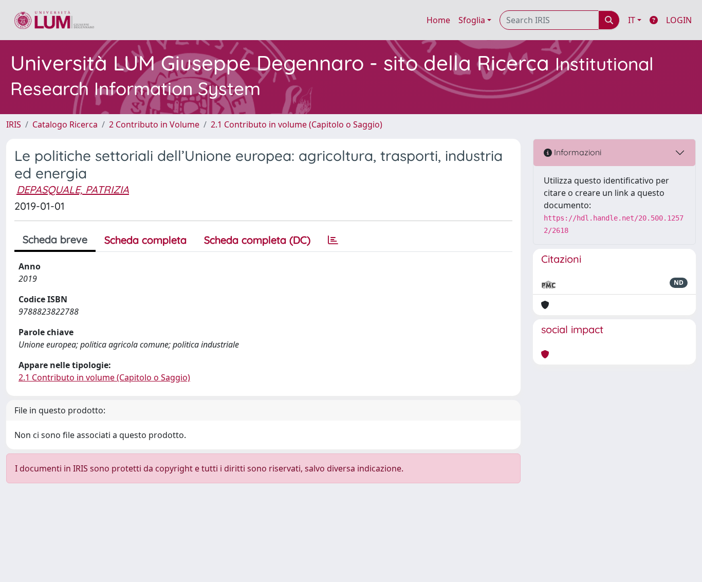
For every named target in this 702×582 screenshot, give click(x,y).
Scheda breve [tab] (55, 239)
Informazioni (576, 152)
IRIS (13, 124)
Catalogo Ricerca (65, 124)
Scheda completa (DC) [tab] (257, 239)
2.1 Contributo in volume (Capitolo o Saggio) (296, 124)
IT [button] (631, 20)
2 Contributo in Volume (154, 124)
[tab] (333, 240)
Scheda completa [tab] (145, 239)
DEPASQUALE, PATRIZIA (72, 189)
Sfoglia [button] (471, 20)
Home (438, 20)
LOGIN (679, 20)
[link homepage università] (54, 20)
